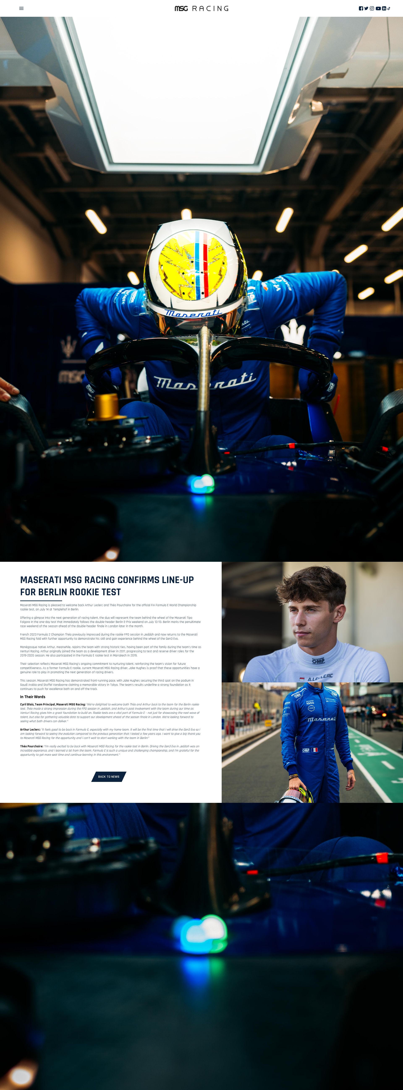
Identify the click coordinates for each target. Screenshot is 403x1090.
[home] (201, 8)
